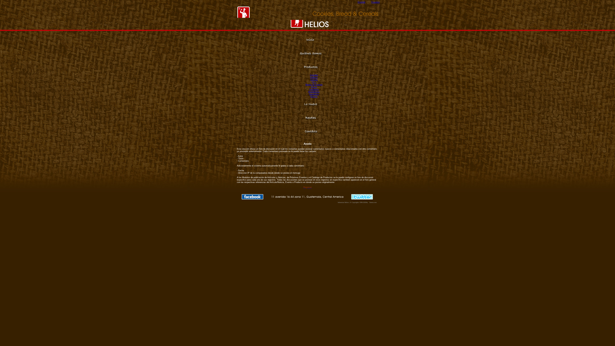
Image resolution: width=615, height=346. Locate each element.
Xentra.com (373, 202)
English (361, 2)
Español (375, 2)
